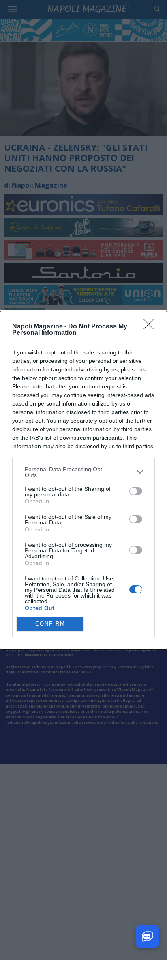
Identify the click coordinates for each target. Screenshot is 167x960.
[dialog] (83, 480)
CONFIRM (50, 624)
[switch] (135, 491)
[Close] (151, 326)
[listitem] (83, 472)
